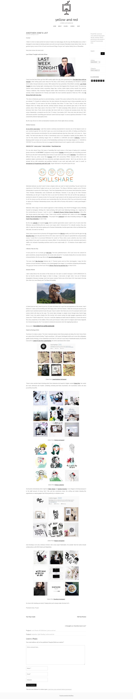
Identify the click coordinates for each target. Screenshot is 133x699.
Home (54, 26)
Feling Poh (77, 383)
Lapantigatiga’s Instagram (59, 379)
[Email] (92, 81)
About (59, 26)
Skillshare (73, 155)
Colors (65, 26)
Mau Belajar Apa (56, 146)
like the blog (39, 261)
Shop (78, 26)
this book (48, 253)
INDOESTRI (29, 146)
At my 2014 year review (33, 129)
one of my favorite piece (55, 257)
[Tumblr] (103, 81)
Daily (33, 608)
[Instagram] (99, 81)
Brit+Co (62, 233)
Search (92, 51)
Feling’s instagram (59, 440)
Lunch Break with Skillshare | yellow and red (43, 630)
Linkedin (35, 223)
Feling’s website (59, 485)
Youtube (61, 152)
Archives (93, 60)
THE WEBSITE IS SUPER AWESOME (43, 326)
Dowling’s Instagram (59, 599)
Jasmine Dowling (62, 489)
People (37, 608)
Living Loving (37, 146)
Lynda (46, 223)
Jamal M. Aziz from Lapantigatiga (42, 341)
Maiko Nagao (51, 489)
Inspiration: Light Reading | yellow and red (42, 634)
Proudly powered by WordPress (66, 695)
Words (72, 26)
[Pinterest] (96, 81)
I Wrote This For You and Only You (58, 265)
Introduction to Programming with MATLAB (38, 163)
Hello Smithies (46, 146)
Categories (93, 68)
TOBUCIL (77, 138)
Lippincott (61, 216)
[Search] (103, 53)
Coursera (49, 157)
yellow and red (66, 19)
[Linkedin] (94, 81)
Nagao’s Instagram (59, 541)
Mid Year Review (81, 617)
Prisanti (36, 34)
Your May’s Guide (30, 617)
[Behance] (101, 81)
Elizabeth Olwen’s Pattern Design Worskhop (66, 212)
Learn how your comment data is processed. (60, 689)
